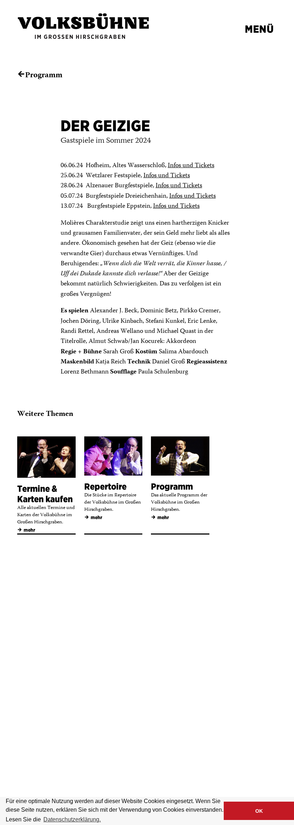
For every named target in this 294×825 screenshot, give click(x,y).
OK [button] (259, 811)
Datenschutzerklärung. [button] (72, 819)
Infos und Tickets (191, 165)
